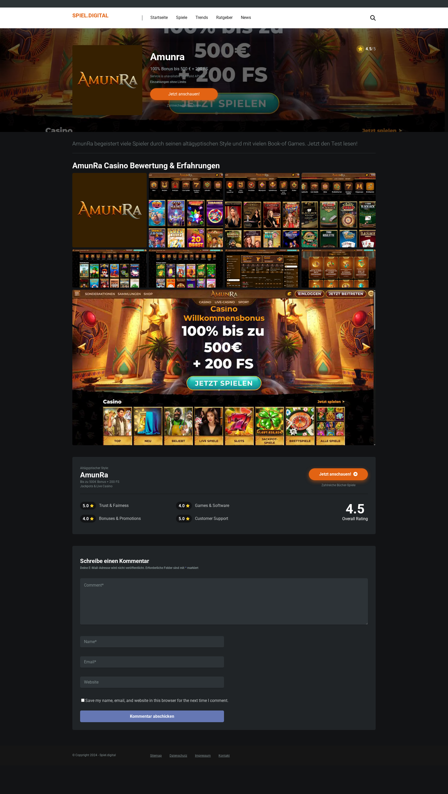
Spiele (181, 17)
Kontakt (224, 755)
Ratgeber (224, 17)
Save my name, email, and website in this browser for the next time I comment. (156, 700)
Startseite (159, 17)
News (246, 17)
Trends (201, 17)
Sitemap (156, 755)
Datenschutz (178, 755)
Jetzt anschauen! (184, 94)
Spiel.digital (90, 15)
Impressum (203, 755)
